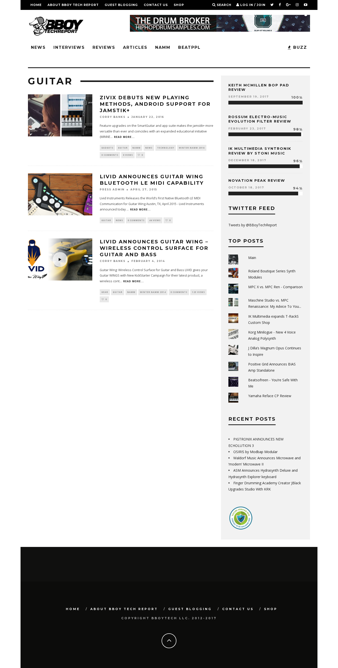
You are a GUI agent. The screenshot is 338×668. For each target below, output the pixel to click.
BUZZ (299, 47)
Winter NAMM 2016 (192, 147)
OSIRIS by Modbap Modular (255, 451)
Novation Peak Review (256, 180)
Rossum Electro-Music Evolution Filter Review (259, 119)
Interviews (69, 47)
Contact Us (156, 5)
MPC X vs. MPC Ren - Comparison (275, 286)
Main (252, 257)
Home (36, 5)
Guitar (123, 147)
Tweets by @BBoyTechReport (252, 225)
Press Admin (112, 189)
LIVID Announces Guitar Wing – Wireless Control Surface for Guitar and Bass (154, 248)
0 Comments (109, 155)
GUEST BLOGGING (121, 5)
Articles (135, 47)
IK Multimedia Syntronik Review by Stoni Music (259, 150)
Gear (104, 292)
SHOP (179, 5)
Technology (165, 147)
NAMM (162, 47)
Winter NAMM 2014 (153, 292)
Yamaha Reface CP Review (269, 395)
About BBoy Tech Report (73, 5)
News (38, 47)
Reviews (104, 47)
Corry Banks (112, 117)
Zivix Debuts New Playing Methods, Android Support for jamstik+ (155, 104)
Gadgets (107, 147)
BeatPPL (189, 47)
